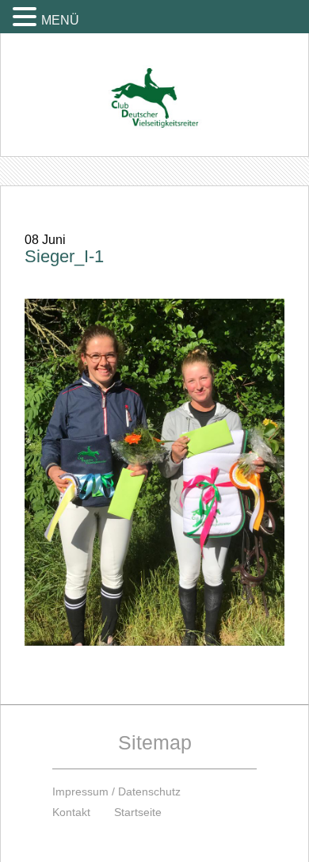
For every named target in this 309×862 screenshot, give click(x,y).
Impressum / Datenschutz (116, 791)
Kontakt (71, 812)
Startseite (138, 812)
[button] (27, 16)
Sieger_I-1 (64, 256)
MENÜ (60, 20)
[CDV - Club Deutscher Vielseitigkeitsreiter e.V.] (154, 82)
